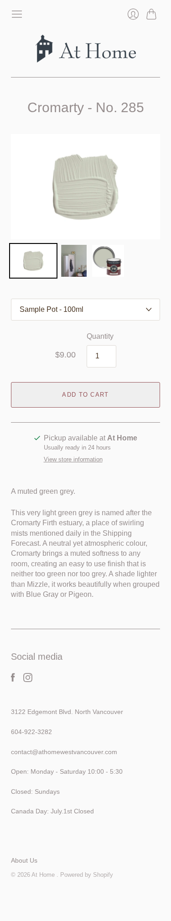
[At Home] (86, 48)
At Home (44, 874)
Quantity (100, 336)
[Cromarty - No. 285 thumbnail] (33, 261)
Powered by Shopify (86, 874)
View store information (73, 459)
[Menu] (16, 14)
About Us (24, 860)
